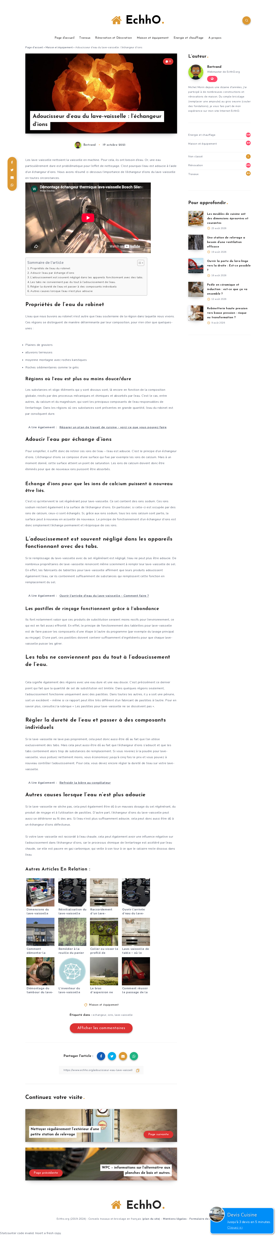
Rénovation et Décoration (113, 37)
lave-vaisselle (124, 1015)
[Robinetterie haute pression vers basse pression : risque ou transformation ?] (195, 313)
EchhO (141, 20)
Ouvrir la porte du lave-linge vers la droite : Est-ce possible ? (229, 266)
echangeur (99, 1015)
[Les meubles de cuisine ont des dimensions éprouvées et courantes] (195, 218)
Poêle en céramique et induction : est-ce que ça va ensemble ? (227, 289)
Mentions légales (174, 1219)
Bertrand (214, 67)
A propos (214, 37)
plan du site (151, 1219)
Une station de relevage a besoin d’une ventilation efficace (226, 242)
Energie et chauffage (189, 37)
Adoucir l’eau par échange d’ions (52, 273)
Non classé (195, 156)
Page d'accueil (34, 47)
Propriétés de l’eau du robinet (50, 268)
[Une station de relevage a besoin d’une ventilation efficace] (195, 242)
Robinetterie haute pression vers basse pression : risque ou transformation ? (227, 313)
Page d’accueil (64, 37)
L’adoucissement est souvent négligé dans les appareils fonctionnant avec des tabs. (86, 277)
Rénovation (195, 165)
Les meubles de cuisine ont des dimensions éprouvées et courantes (227, 219)
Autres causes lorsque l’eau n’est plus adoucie (61, 291)
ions (110, 1015)
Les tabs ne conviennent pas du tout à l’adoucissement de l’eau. (73, 282)
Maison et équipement (153, 37)
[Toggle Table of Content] (138, 263)
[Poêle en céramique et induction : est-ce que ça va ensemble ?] (195, 289)
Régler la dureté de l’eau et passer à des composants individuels (73, 286)
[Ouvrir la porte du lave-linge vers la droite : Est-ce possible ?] (195, 265)
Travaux (84, 37)
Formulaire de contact (204, 1219)
